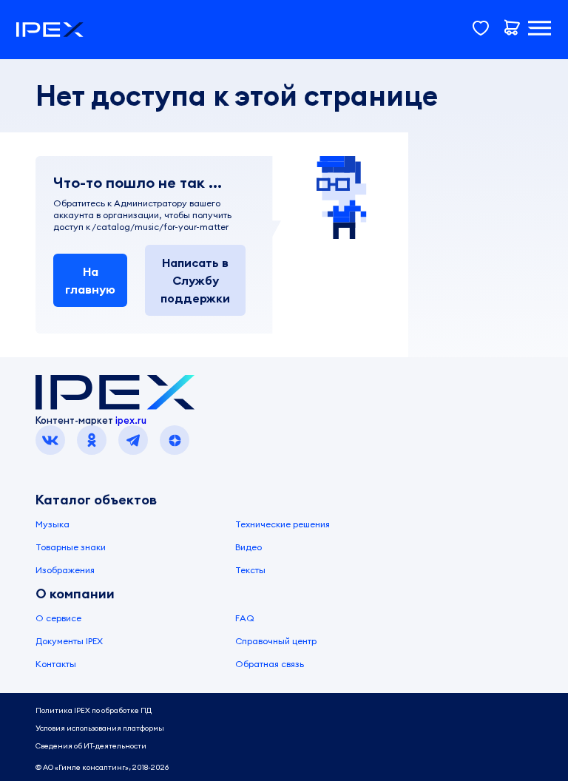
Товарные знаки (71, 546)
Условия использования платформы (100, 728)
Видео (248, 546)
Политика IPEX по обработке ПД (94, 710)
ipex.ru (130, 420)
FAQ (244, 617)
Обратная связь (269, 663)
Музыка (53, 524)
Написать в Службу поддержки (195, 280)
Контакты (56, 663)
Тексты (250, 569)
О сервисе (58, 617)
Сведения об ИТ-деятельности (91, 746)
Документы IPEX (69, 640)
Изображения (65, 569)
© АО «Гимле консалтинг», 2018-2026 (102, 767)
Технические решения (282, 524)
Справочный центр (276, 640)
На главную (90, 280)
